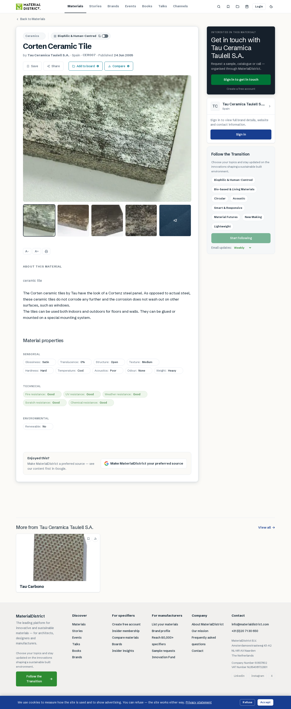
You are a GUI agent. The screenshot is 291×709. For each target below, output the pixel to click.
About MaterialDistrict (208, 624)
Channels (180, 6)
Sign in (241, 134)
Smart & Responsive (228, 207)
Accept (265, 702)
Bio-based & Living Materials (234, 189)
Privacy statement (199, 702)
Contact (197, 651)
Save (34, 66)
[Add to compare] (95, 539)
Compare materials (125, 637)
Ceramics (32, 36)
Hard (36, 370)
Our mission (200, 631)
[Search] (219, 6)
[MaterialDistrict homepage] (28, 6)
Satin (37, 362)
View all (266, 527)
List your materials (165, 624)
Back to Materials (32, 19)
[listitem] (39, 220)
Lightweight (222, 226)
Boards (117, 644)
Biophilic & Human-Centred (77, 36)
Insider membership (126, 631)
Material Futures (226, 217)
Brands (113, 6)
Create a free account (241, 88)
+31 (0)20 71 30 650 (245, 631)
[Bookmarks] (228, 6)
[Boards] (237, 6)
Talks (162, 6)
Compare (118, 66)
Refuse (247, 702)
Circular (220, 198)
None (136, 370)
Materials (75, 6)
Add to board (86, 66)
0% (72, 362)
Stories (95, 6)
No (35, 426)
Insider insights (123, 651)
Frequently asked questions (204, 641)
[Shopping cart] (247, 6)
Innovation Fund (163, 657)
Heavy (166, 370)
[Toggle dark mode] (271, 6)
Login (259, 6)
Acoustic (239, 198)
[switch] (103, 36)
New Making (253, 217)
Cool (71, 370)
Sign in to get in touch (241, 79)
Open (107, 362)
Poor (105, 370)
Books (147, 6)
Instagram (257, 675)
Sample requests (163, 651)
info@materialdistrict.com (250, 624)
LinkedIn (239, 675)
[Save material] (88, 539)
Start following (241, 238)
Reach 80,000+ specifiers (163, 641)
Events (130, 6)
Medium (140, 362)
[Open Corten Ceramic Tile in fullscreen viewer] (107, 138)
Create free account (126, 624)
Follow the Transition (39, 678)
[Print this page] (46, 251)
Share (56, 66)
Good (40, 394)
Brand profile (161, 631)
